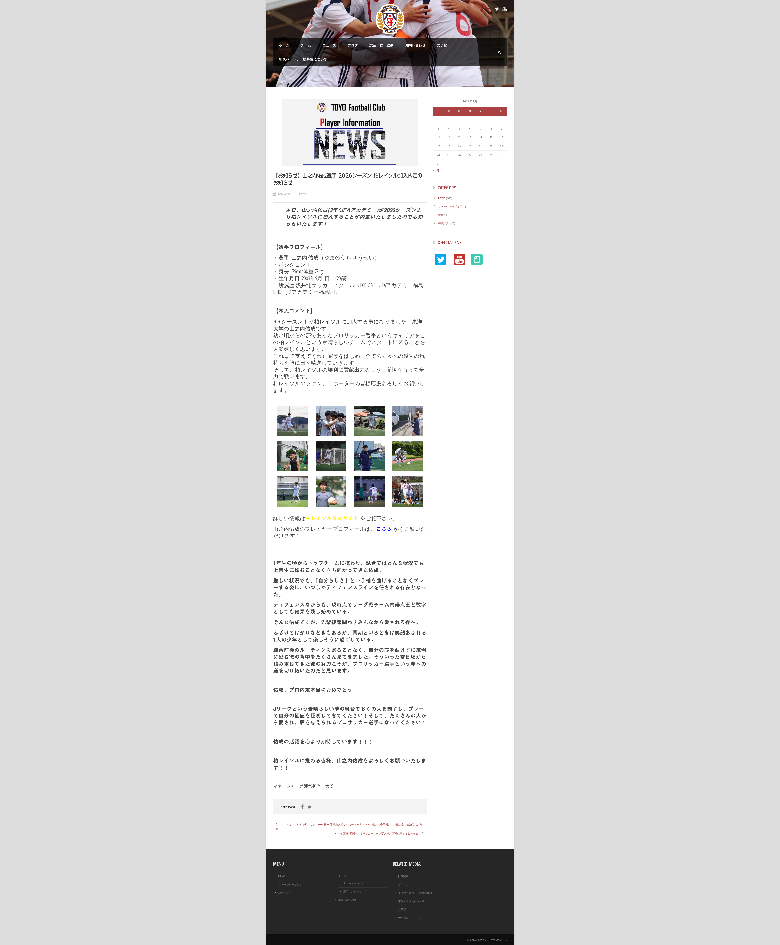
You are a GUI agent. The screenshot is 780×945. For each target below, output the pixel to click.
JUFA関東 (403, 876)
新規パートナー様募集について (303, 59)
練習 (440, 215)
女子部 (442, 45)
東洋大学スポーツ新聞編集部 (415, 893)
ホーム (284, 45)
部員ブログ (284, 893)
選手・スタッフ (352, 891)
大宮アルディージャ (410, 918)
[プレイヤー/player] (350, 132)
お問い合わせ (415, 45)
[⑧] (331, 421)
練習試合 (443, 223)
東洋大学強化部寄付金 (411, 901)
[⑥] (369, 491)
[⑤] (331, 491)
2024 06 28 (284, 194)
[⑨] (369, 421)
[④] (292, 491)
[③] (407, 456)
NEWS (303, 194)
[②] (292, 456)
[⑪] (369, 456)
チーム (306, 45)
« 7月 (436, 170)
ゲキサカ (403, 884)
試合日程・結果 (381, 45)
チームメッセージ (353, 883)
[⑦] (407, 491)
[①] (292, 421)
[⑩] (331, 456)
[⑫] (407, 421)
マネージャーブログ (450, 206)
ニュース (329, 45)
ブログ (353, 45)
